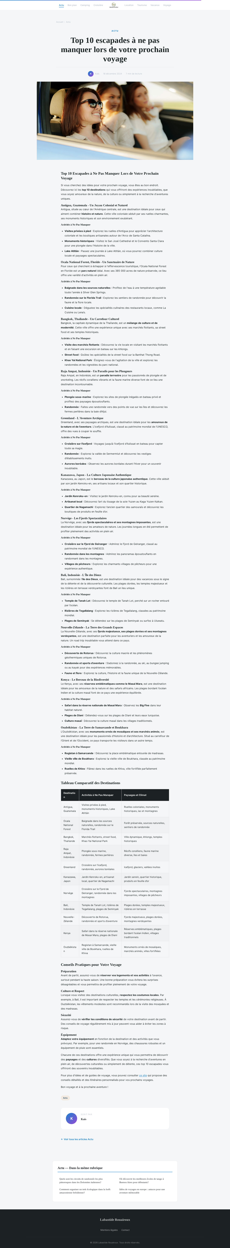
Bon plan (72, 5)
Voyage (167, 5)
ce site (143, 1075)
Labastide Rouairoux (115, 1219)
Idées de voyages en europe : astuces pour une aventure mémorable (142, 1191)
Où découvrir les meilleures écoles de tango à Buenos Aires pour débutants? (141, 1180)
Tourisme (142, 5)
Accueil (59, 22)
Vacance (155, 5)
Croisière (98, 5)
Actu (61, 5)
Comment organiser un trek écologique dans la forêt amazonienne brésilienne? (84, 1191)
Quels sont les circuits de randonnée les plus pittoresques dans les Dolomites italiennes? (81, 1180)
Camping (85, 5)
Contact (125, 1230)
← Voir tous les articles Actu (77, 1139)
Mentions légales (109, 1230)
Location (129, 5)
